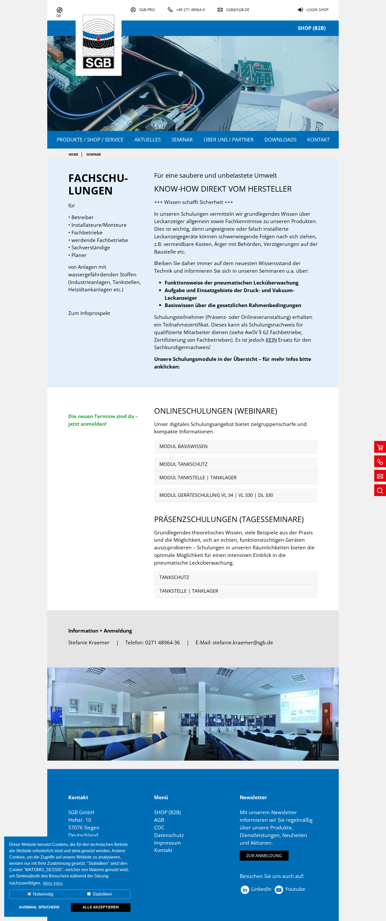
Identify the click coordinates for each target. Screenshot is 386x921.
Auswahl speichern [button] (39, 907)
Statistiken (102, 894)
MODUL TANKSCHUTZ (183, 464)
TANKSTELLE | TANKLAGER (188, 591)
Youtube (294, 888)
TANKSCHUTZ (174, 577)
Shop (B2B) (312, 27)
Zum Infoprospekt (89, 313)
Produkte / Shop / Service (90, 139)
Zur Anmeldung (264, 856)
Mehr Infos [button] (52, 883)
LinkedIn (261, 888)
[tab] (236, 446)
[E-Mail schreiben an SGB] (380, 476)
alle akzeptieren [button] (100, 907)
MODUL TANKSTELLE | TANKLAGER (198, 477)
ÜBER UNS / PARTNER (229, 139)
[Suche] (380, 490)
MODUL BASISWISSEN (183, 446)
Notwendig (42, 894)
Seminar (182, 139)
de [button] (58, 15)
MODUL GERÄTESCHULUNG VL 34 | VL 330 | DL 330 (216, 495)
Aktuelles (147, 139)
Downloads (280, 139)
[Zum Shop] (380, 447)
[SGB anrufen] (380, 461)
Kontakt (318, 139)
